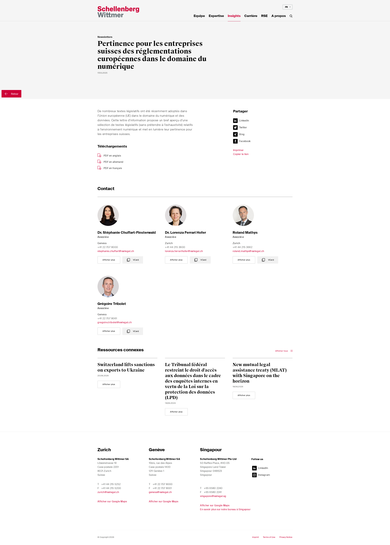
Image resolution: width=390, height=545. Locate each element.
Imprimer (238, 150)
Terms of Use (269, 537)
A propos (278, 16)
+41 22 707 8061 (107, 318)
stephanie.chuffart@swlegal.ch (116, 251)
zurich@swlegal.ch (108, 492)
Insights (234, 16)
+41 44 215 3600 (175, 247)
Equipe (199, 16)
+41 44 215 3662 (242, 247)
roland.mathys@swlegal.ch (248, 251)
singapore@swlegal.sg (213, 496)
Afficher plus (109, 260)
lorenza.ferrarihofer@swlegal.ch (184, 251)
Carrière (250, 16)
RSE (264, 16)
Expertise (216, 16)
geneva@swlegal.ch (160, 492)
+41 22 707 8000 (108, 247)
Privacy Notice (285, 537)
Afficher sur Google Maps (112, 501)
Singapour (211, 450)
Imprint (255, 537)
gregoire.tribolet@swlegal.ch (115, 322)
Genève (157, 450)
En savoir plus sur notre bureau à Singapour (225, 509)
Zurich (104, 450)
